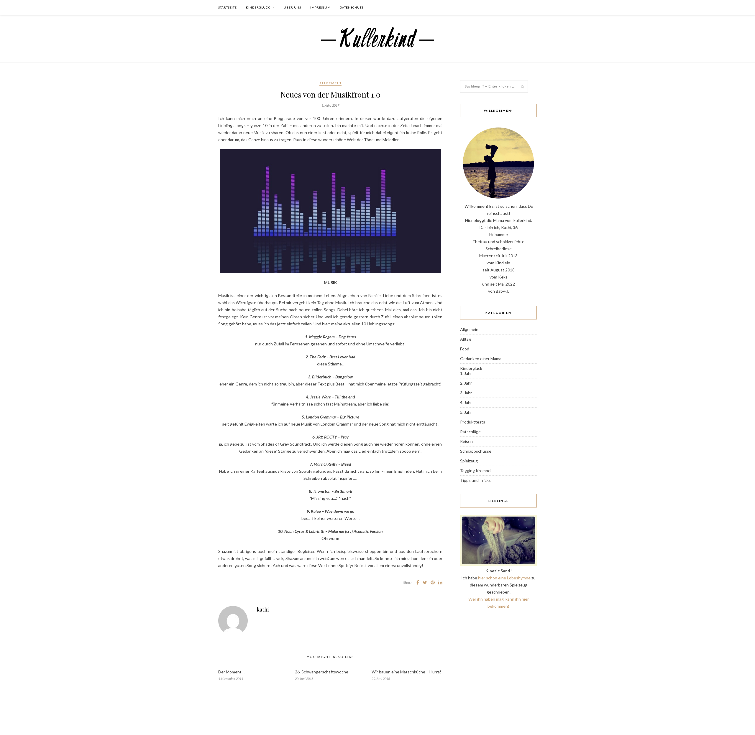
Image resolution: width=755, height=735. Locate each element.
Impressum (320, 7)
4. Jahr (466, 402)
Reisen (466, 441)
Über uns (292, 7)
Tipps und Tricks (475, 480)
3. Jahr (466, 392)
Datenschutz (352, 7)
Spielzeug (469, 460)
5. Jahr (466, 412)
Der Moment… (231, 671)
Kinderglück (258, 7)
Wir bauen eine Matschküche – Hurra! (406, 671)
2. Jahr (466, 382)
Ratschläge (470, 431)
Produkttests (472, 421)
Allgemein (330, 83)
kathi (263, 609)
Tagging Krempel (475, 470)
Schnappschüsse (475, 451)
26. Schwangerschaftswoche (321, 671)
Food (464, 348)
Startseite (227, 7)
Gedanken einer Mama (480, 358)
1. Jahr (466, 373)
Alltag (465, 339)
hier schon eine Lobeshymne (504, 577)
